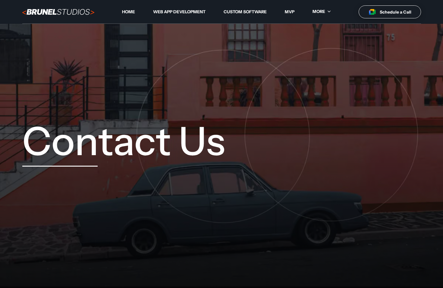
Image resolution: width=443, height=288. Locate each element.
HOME (128, 11)
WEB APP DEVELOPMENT (179, 11)
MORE (319, 11)
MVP (289, 11)
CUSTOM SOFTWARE (245, 11)
